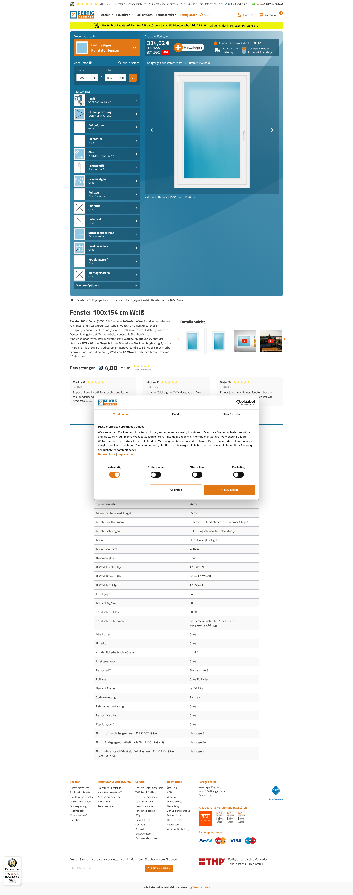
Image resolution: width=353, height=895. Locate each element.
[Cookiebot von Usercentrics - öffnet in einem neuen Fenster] (239, 402)
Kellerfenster (77, 811)
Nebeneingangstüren (109, 797)
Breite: (80, 70)
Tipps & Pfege (142, 820)
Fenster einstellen (145, 811)
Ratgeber (75, 820)
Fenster (81, 300)
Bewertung (173, 806)
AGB (169, 792)
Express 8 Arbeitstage (260, 52)
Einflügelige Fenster (80, 792)
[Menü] (18, 858)
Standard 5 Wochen (259, 48)
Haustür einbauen (144, 806)
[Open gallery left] (152, 130)
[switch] (156, 475)
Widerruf (171, 797)
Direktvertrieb (174, 801)
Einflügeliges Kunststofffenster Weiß (146, 300)
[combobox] (217, 15)
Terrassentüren (106, 806)
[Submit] (201, 15)
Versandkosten (201, 887)
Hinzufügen (193, 47)
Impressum (125, 454)
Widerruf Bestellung (178, 829)
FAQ (137, 815)
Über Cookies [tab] (231, 414)
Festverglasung (78, 806)
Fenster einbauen (144, 801)
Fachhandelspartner (146, 838)
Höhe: (108, 70)
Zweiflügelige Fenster (81, 797)
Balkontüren (104, 801)
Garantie (140, 824)
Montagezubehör (79, 815)
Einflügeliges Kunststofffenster (106, 300)
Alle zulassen (229, 489)
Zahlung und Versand (178, 811)
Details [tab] (176, 414)
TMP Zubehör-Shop (145, 792)
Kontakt (139, 829)
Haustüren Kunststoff (110, 792)
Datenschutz (106, 454)
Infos (85, 63)
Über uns (172, 788)
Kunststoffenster (79, 788)
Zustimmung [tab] (121, 414)
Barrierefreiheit (175, 820)
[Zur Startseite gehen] (83, 14)
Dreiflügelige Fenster (81, 801)
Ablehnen (176, 489)
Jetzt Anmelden (160, 868)
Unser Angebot (143, 834)
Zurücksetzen (131, 63)
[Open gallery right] (272, 130)
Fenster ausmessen (146, 797)
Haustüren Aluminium (109, 788)
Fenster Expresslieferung (149, 788)
